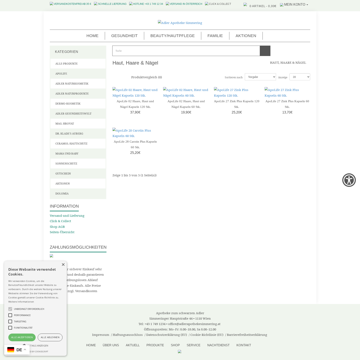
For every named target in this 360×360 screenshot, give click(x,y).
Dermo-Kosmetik (67, 103)
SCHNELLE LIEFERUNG (112, 3)
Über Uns (111, 345)
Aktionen (246, 36)
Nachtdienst (218, 345)
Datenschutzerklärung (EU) (166, 335)
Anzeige (279, 77)
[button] (35, 345)
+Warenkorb (134, 112)
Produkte (155, 345)
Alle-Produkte (66, 63)
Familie (215, 36)
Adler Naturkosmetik (71, 83)
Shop (175, 345)
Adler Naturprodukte (72, 93)
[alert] (35, 308)
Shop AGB (57, 226)
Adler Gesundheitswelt (73, 113)
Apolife (61, 73)
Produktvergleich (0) (146, 77)
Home (92, 36)
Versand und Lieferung (67, 215)
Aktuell (133, 345)
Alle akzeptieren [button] (22, 337)
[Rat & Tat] (180, 351)
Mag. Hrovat (64, 123)
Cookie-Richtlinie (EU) (206, 335)
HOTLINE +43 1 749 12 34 (148, 3)
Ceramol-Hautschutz (71, 143)
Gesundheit (124, 36)
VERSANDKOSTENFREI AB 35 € (72, 3)
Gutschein (63, 173)
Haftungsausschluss (128, 335)
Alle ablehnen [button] (50, 337)
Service (193, 345)
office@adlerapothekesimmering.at (194, 324)
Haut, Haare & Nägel (288, 62)
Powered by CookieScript (35, 351)
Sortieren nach (234, 77)
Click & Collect (60, 221)
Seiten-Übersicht (62, 232)
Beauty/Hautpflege (172, 36)
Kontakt (243, 345)
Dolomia (62, 193)
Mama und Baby (66, 153)
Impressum (100, 335)
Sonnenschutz (66, 163)
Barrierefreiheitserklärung (247, 335)
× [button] (63, 264)
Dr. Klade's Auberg (69, 133)
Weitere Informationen (21, 301)
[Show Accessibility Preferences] (349, 180)
